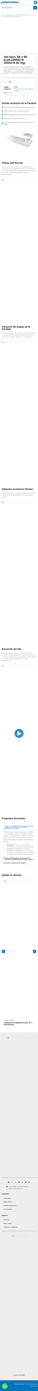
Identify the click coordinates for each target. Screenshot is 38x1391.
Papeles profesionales (10, 1205)
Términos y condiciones (11, 1227)
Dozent (25, 89)
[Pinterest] (29, 1182)
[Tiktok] (22, 1182)
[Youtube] (25, 1182)
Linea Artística (8, 1209)
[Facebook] (19, 1182)
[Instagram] (15, 1182)
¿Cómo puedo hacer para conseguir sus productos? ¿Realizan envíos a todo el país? (19, 858)
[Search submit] (35, 7)
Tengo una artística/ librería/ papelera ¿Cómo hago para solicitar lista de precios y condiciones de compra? (18, 827)
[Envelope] (8, 1182)
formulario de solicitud (13, 850)
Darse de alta (8, 1223)
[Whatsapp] (12, 1182)
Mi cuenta (6, 1219)
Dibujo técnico (10, 15)
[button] (35, 2)
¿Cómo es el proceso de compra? (15, 863)
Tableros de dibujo (20, 15)
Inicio (3, 15)
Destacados (7, 1198)
